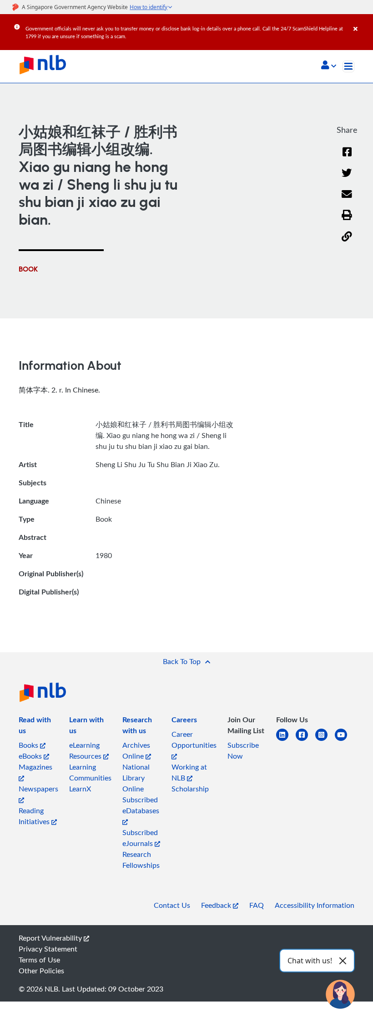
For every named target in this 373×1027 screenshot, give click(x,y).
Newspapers (38, 789)
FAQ (256, 905)
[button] (328, 65)
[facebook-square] (305, 740)
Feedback (217, 905)
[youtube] (344, 740)
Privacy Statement (48, 949)
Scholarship (190, 789)
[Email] (347, 200)
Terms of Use (39, 960)
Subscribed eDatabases (140, 805)
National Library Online (136, 778)
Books (29, 745)
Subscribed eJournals (140, 837)
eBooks (31, 756)
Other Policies (41, 971)
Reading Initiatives (35, 815)
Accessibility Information (314, 905)
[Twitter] (347, 178)
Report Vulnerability (51, 938)
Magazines (35, 767)
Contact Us (172, 905)
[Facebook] (347, 157)
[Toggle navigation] (348, 66)
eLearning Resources (86, 750)
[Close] (362, 22)
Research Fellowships (141, 859)
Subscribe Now (243, 750)
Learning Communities (90, 772)
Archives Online (136, 750)
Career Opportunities (194, 739)
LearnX (80, 789)
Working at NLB (189, 772)
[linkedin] (286, 740)
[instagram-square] (325, 740)
